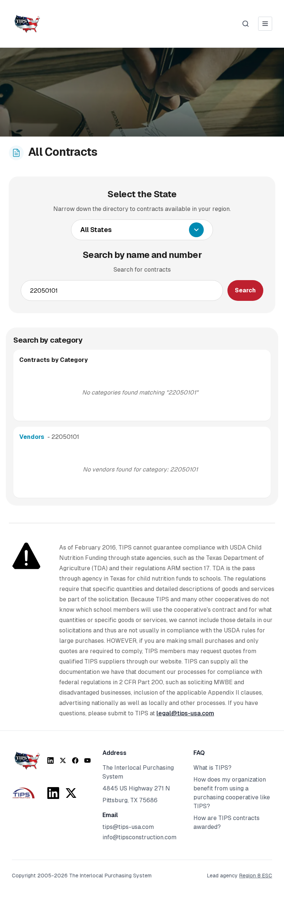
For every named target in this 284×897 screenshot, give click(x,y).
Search (245, 290)
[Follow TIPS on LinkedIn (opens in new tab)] (50, 760)
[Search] (245, 23)
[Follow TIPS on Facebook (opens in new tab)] (75, 760)
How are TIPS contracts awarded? (226, 822)
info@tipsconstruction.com (139, 837)
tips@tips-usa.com (128, 826)
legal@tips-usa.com (185, 713)
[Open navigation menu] (265, 24)
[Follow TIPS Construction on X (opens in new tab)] (71, 793)
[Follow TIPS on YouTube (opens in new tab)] (87, 760)
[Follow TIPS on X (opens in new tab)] (63, 760)
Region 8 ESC (255, 875)
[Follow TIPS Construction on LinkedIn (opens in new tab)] (53, 793)
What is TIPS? (212, 767)
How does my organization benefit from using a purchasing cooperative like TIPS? (231, 793)
